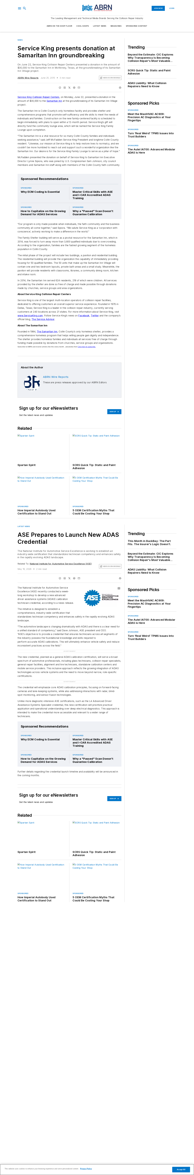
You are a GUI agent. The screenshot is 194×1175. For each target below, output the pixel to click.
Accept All (181, 1170)
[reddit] (74, 87)
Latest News (99, 26)
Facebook (83, 315)
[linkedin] (64, 87)
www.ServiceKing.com (30, 315)
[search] (25, 8)
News (20, 40)
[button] (20, 8)
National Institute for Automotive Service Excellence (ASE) (61, 563)
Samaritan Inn (54, 100)
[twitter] (69, 87)
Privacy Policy (86, 1169)
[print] (120, 87)
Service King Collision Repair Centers (38, 97)
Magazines (116, 26)
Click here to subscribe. (87, 347)
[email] (79, 87)
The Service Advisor (43, 319)
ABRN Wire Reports (28, 77)
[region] (97, 1169)
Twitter (95, 315)
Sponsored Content (136, 26)
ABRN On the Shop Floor (59, 26)
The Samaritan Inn (47, 331)
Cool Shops (82, 26)
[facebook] (60, 87)
